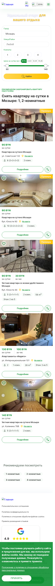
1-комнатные (13, 474)
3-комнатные (13, 480)
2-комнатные (33, 474)
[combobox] (26, 33)
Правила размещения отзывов (15, 521)
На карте (29, 156)
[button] (49, 125)
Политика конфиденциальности (15, 512)
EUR (35, 61)
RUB (40, 61)
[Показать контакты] (48, 169)
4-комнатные (34, 480)
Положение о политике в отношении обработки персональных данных (25, 568)
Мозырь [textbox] (10, 33)
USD (29, 61)
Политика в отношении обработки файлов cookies (23, 516)
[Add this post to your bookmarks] (3, 112)
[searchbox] (29, 44)
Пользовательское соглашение (15, 506)
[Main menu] (48, 4)
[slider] (7, 65)
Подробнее (22, 169)
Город (6, 28)
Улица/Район (9, 39)
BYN (24, 61)
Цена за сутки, (12, 61)
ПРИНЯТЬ (16, 578)
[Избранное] (26, 4)
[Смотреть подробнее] (26, 125)
